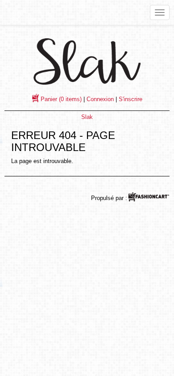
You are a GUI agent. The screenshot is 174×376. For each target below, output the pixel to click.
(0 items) (61, 99)
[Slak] (87, 61)
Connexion (100, 99)
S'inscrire (130, 99)
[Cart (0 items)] (36, 99)
